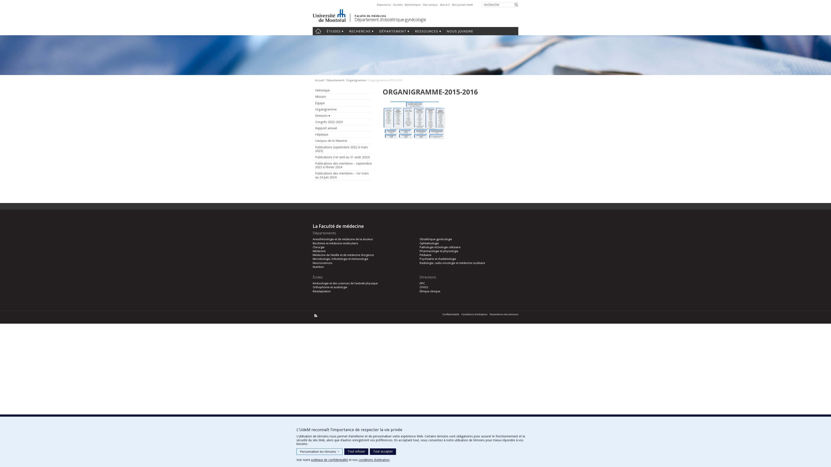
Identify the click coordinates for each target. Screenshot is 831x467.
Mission (320, 96)
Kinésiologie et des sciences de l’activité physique (345, 283)
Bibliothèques (413, 4)
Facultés (398, 4)
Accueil (318, 31)
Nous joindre (460, 31)
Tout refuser (356, 451)
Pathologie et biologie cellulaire (440, 247)
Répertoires (384, 4)
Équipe (320, 103)
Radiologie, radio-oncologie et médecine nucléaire (452, 263)
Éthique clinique (430, 291)
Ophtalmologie (429, 243)
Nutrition (318, 267)
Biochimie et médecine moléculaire (335, 243)
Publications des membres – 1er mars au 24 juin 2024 (342, 175)
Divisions (321, 116)
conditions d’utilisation (374, 460)
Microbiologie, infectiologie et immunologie (340, 259)
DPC (422, 283)
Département (392, 31)
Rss (316, 315)
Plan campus (430, 4)
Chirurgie (319, 247)
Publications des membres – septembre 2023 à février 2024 (343, 165)
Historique (322, 90)
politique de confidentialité (329, 460)
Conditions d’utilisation (474, 314)
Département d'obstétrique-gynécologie (390, 19)
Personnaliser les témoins (319, 451)
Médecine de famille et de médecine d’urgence (343, 255)
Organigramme (356, 80)
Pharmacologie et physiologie (439, 251)
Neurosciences (322, 263)
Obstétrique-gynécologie (436, 239)
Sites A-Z (445, 4)
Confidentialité (450, 314)
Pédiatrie (426, 255)
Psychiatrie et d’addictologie (438, 259)
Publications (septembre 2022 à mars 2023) (341, 149)
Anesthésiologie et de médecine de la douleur (343, 239)
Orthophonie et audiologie (330, 287)
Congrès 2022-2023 (329, 122)
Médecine (319, 251)
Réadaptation (322, 291)
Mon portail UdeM (462, 4)
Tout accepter (383, 451)
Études (334, 31)
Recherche (360, 31)
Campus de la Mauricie (331, 141)
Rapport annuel (326, 128)
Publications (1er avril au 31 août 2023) (342, 157)
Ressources (426, 31)
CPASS (424, 287)
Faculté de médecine (370, 16)
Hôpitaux (321, 134)
